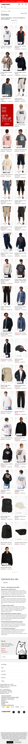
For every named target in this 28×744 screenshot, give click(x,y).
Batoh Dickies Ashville (6, 542)
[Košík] (25, 4)
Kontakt (3, 703)
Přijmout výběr (18, 742)
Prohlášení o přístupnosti (7, 705)
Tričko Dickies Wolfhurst (21, 149)
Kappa (2, 681)
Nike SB (3, 671)
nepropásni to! (20, 1)
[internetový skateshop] (6, 4)
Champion (3, 674)
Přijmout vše (10, 742)
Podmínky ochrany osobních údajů (9, 697)
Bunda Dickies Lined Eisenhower (20, 438)
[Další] (26, 582)
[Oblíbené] (22, 4)
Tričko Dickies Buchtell (6, 46)
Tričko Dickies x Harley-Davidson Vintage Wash (21, 280)
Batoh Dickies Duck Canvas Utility (5, 386)
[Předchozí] (2, 582)
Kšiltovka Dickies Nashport (19, 359)
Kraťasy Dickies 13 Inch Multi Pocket (6, 227)
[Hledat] (5, 7)
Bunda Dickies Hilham (6, 567)
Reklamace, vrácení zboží (7, 698)
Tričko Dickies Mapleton (7, 411)
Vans (2, 667)
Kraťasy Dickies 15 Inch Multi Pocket (20, 201)
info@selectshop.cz (5, 687)
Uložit (22, 657)
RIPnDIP (3, 677)
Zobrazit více (4, 582)
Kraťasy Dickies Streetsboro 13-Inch (20, 99)
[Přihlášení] (19, 4)
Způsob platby (4, 702)
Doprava (3, 700)
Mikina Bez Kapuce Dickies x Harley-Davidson (5, 281)
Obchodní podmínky (6, 695)
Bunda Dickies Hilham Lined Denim (20, 386)
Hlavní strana (3, 11)
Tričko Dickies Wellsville (6, 437)
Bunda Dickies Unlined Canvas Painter (20, 307)
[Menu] (1, 7)
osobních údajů (16, 739)
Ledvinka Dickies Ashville (21, 542)
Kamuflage (3, 664)
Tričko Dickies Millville (20, 124)
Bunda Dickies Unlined (20, 333)
